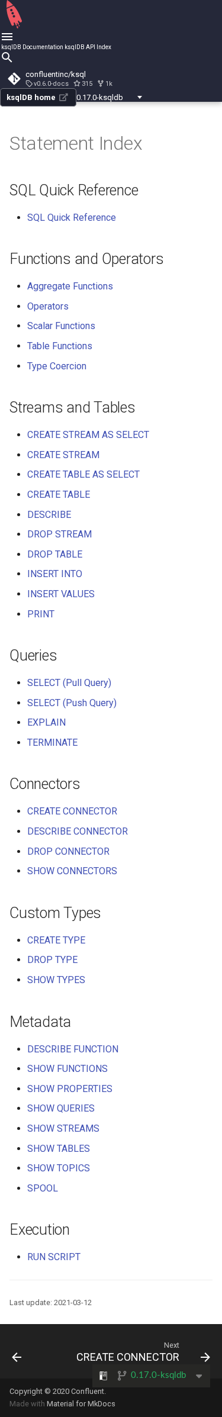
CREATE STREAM (63, 454)
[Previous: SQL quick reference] (16, 1351)
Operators (48, 306)
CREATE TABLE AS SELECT (83, 474)
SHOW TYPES (56, 980)
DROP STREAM (59, 534)
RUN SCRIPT (54, 1257)
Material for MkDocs (81, 1403)
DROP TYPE (52, 959)
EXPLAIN (46, 722)
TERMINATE (52, 742)
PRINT (40, 614)
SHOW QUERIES (61, 1108)
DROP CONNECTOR (68, 851)
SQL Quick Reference (71, 217)
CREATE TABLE (58, 494)
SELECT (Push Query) (72, 702)
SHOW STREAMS (63, 1128)
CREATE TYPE (56, 940)
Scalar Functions (61, 325)
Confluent (87, 1391)
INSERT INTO (54, 573)
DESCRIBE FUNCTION (72, 1049)
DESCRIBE (49, 514)
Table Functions (59, 346)
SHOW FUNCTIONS (67, 1068)
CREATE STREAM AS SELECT (88, 434)
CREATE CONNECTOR (72, 811)
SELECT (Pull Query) (69, 682)
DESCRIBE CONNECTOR (77, 831)
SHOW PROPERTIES (69, 1088)
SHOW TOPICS (58, 1168)
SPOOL (42, 1188)
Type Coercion (56, 366)
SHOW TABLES (58, 1148)
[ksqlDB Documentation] (14, 26)
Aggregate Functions (70, 286)
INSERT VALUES (61, 594)
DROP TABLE (54, 554)
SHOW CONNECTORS (72, 871)
